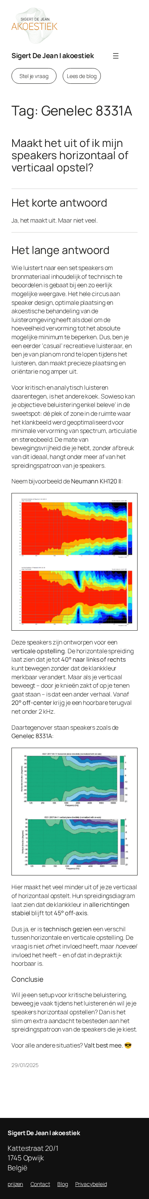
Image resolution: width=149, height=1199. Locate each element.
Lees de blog (82, 76)
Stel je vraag (34, 76)
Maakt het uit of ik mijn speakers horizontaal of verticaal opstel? (69, 155)
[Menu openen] (115, 55)
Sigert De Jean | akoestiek (52, 55)
